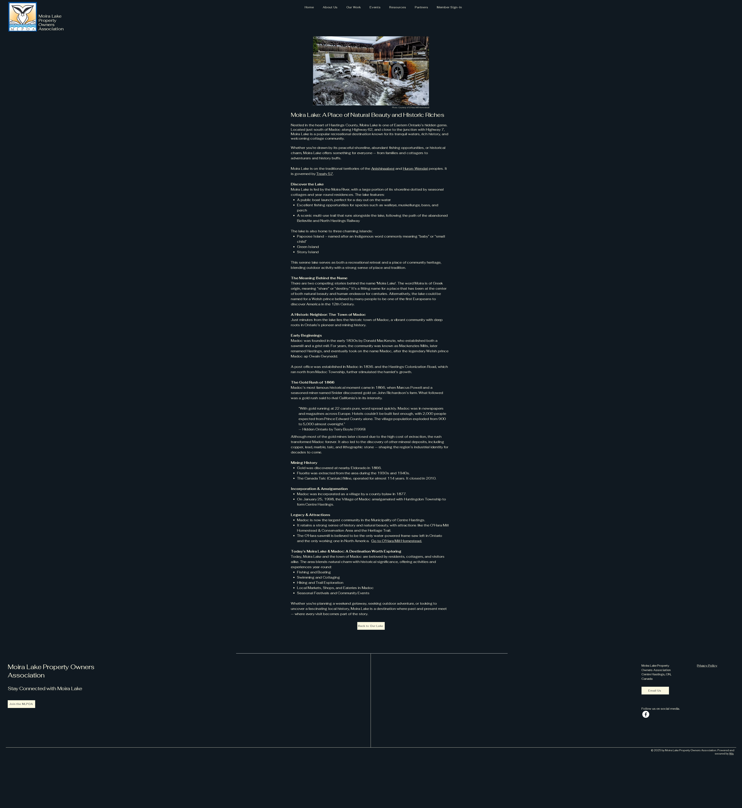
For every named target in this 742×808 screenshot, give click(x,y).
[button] (330, 7)
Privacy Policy (707, 665)
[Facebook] (646, 714)
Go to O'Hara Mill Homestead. (396, 541)
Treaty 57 (324, 173)
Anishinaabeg (383, 168)
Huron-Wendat (415, 168)
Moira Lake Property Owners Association (51, 671)
